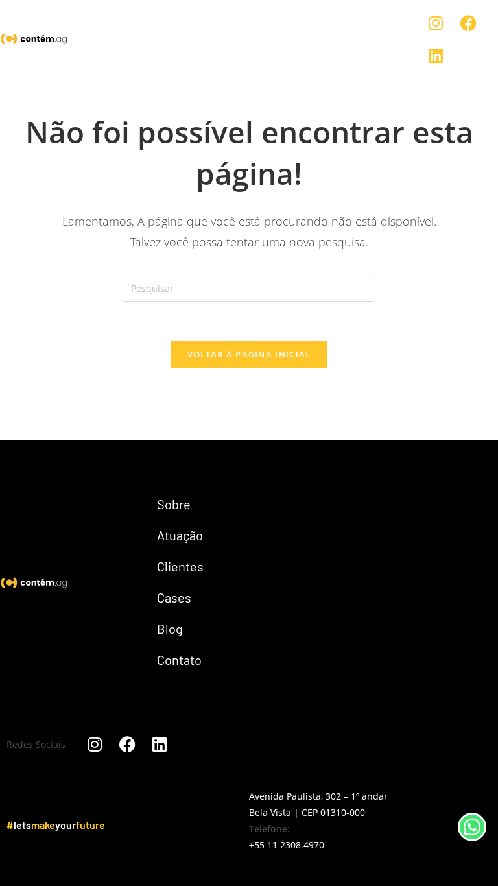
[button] (363, 39)
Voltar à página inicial (249, 354)
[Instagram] (436, 22)
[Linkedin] (436, 55)
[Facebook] (468, 22)
